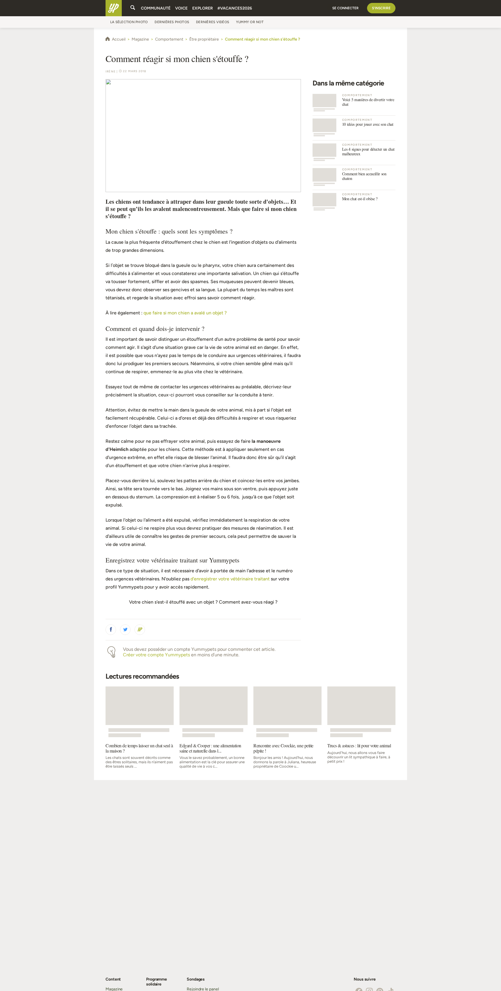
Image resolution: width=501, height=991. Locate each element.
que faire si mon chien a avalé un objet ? (185, 313)
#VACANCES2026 (234, 8)
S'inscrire (381, 8)
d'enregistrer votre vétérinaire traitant (230, 579)
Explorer (202, 8)
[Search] (132, 8)
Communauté (155, 8)
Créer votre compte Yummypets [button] (156, 654)
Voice (181, 8)
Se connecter (345, 8)
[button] (111, 629)
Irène (111, 71)
